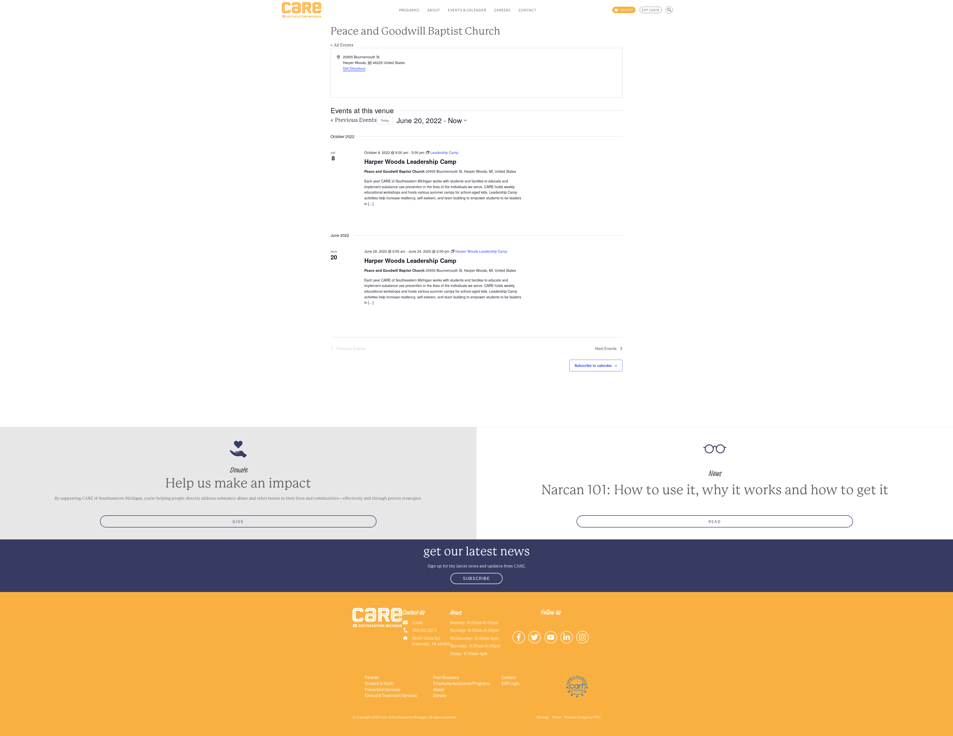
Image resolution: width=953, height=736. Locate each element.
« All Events (342, 45)
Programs (409, 10)
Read (715, 521)
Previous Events (354, 120)
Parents (372, 677)
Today (385, 120)
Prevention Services (382, 689)
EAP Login (650, 9)
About (433, 10)
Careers (502, 10)
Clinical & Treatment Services (391, 695)
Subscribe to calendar (593, 365)
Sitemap (543, 717)
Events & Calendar (467, 10)
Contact (527, 10)
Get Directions (354, 68)
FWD (597, 717)
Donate (439, 695)
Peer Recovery (446, 677)
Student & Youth (379, 683)
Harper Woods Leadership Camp (410, 161)
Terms (556, 717)
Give (238, 521)
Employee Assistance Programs (461, 683)
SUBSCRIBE (476, 578)
